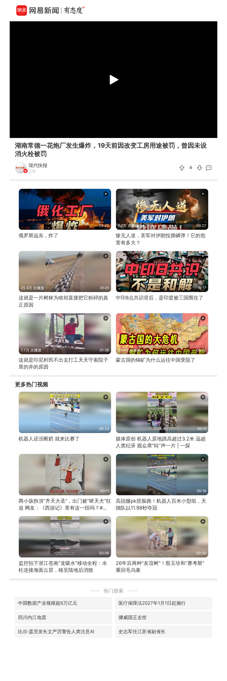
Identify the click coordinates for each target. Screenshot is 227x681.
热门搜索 (113, 591)
